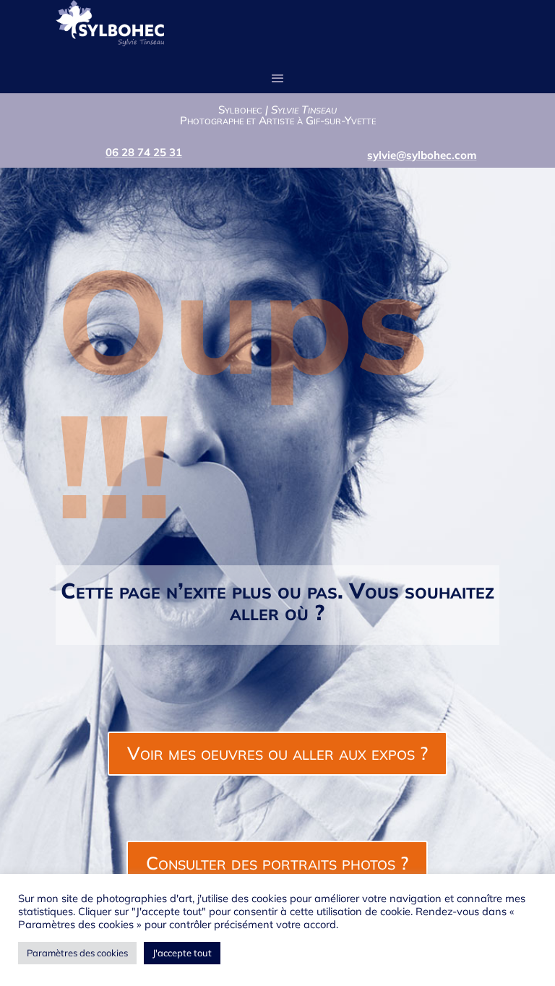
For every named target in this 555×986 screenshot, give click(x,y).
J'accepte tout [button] (182, 953)
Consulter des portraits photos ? (277, 863)
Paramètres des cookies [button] (77, 953)
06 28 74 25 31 (144, 152)
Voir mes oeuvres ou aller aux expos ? (277, 753)
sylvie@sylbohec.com (421, 155)
